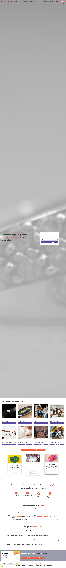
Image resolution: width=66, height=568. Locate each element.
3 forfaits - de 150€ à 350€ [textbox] (22, 421)
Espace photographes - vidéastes (48, 1)
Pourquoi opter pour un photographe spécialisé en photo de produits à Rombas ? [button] (25, 544)
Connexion (56, 1)
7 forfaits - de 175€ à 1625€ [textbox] (6, 442)
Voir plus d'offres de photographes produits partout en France (33, 449)
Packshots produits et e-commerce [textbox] (47, 234)
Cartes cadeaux (32, 1)
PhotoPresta (4, 400)
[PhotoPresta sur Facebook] (60, 3)
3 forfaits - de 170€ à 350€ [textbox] (38, 421)
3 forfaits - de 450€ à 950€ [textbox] (6, 421)
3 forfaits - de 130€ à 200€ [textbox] (38, 442)
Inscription (62, 1)
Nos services (10, 1)
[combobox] (49, 234)
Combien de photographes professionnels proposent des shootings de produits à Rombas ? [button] (27, 535)
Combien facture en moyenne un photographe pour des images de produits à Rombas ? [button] (26, 530)
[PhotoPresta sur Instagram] (61, 3)
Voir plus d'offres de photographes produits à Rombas (32, 557)
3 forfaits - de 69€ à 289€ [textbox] (54, 421)
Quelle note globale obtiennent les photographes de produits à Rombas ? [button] (23, 539)
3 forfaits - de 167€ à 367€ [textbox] (22, 442)
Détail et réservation (9, 423)
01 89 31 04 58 (56, 3)
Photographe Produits (10, 400)
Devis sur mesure (16, 1)
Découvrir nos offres (33, 472)
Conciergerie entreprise (24, 1)
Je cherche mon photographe (49, 242)
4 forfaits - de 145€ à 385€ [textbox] (54, 442)
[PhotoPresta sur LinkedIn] (63, 3)
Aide (39, 1)
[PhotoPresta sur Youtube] (62, 3)
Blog (36, 1)
